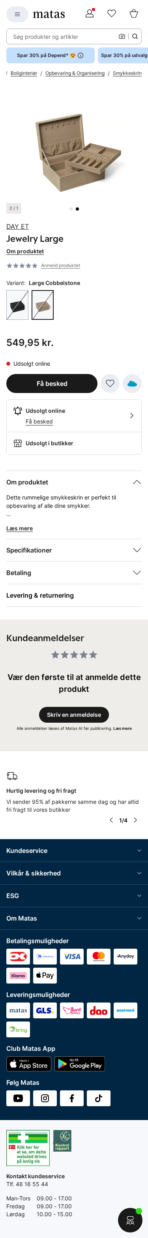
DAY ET (17, 226)
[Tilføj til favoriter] (110, 383)
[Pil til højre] (135, 820)
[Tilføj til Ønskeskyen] (132, 383)
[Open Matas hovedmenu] (17, 14)
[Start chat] (130, 1220)
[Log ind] (89, 14)
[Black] (17, 305)
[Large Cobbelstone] (43, 305)
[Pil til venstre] (111, 820)
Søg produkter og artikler (45, 36)
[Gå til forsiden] (49, 14)
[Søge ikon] (135, 36)
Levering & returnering (40, 595)
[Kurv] (134, 14)
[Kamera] (122, 36)
